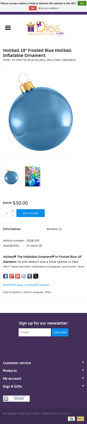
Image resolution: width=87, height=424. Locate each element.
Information (12, 229)
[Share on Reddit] (23, 276)
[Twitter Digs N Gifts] (29, 344)
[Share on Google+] (11, 276)
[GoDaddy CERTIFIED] (43, 398)
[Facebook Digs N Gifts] (21, 344)
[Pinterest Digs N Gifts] (43, 344)
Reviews (54, 229)
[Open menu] (8, 27)
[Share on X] (35, 276)
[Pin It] (17, 276)
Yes (82, 3)
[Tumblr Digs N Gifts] (58, 344)
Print (48, 292)
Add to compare (34, 292)
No (32, 8)
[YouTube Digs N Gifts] (51, 344)
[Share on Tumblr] (29, 276)
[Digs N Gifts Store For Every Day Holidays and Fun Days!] (51, 28)
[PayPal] (79, 418)
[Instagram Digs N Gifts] (65, 344)
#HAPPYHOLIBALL (13, 284)
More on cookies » (48, 8)
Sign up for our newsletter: (43, 323)
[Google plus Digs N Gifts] (36, 344)
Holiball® (31, 284)
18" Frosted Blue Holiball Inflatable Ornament (44, 59)
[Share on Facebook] (5, 276)
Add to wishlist (12, 292)
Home (6, 59)
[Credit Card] (71, 418)
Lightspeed (63, 413)
